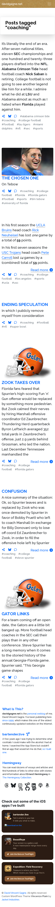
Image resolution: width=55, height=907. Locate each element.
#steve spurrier (24, 557)
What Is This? (12, 709)
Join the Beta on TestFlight (22, 854)
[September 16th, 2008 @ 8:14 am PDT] (3, 274)
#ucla (5, 282)
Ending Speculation (25, 304)
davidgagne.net (12, 4)
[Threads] (6, 785)
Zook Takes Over (21, 382)
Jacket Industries (10, 899)
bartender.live (13, 734)
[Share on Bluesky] (9, 116)
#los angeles (23, 278)
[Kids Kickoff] (40, 785)
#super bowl (18, 326)
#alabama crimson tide (35, 116)
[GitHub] (27, 789)
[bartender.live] (27, 785)
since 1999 (8, 720)
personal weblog (36, 713)
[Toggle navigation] (49, 4)
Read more (40, 270)
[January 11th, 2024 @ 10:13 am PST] (3, 116)
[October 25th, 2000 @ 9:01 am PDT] (3, 677)
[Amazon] (47, 785)
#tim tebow (37, 199)
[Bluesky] (13, 785)
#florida (20, 195)
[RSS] (21, 789)
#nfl (18, 128)
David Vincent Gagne (15, 893)
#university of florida (15, 203)
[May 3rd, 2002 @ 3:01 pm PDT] (3, 461)
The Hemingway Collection (16, 777)
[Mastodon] (34, 789)
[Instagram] (20, 785)
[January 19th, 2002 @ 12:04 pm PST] (3, 549)
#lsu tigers (23, 124)
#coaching (8, 120)
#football (8, 124)
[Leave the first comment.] (15, 116)
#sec (27, 128)
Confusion (14, 491)
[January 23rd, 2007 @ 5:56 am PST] (3, 322)
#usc (15, 282)
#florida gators (37, 195)
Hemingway (11, 763)
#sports (38, 128)
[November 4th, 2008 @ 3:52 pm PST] (3, 191)
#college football (29, 120)
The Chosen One (20, 178)
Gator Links (15, 613)
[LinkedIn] (34, 785)
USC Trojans (11, 253)
